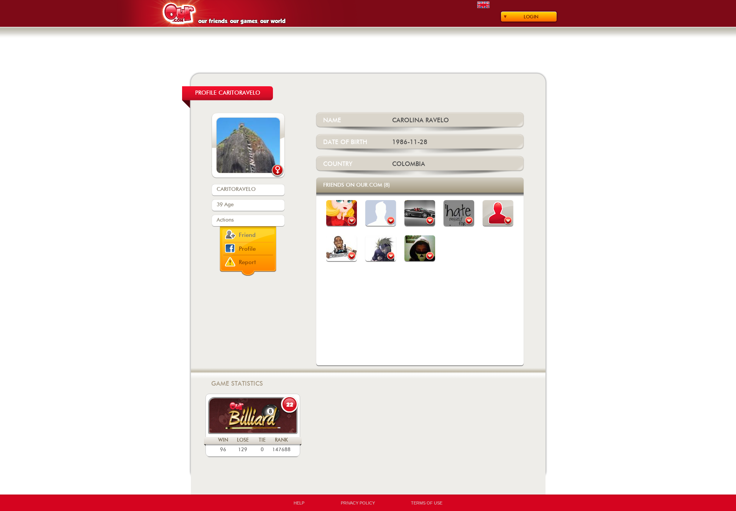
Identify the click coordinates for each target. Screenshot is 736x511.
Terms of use (426, 503)
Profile (247, 249)
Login (531, 17)
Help (299, 503)
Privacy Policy (358, 503)
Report (247, 262)
